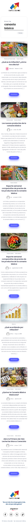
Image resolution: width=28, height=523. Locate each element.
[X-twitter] (17, 515)
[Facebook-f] (5, 515)
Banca (14, 324)
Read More (14, 94)
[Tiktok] (23, 515)
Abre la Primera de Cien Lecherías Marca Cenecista (14, 440)
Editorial (11, 68)
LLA (11, 129)
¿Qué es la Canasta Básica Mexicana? (14, 393)
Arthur (11, 334)
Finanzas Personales (9, 59)
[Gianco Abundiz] (14, 7)
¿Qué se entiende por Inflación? (14, 328)
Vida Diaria (18, 253)
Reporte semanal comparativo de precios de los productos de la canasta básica (14, 190)
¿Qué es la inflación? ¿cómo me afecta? (14, 63)
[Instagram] (11, 515)
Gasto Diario (20, 59)
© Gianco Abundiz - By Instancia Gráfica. (14, 521)
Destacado (10, 120)
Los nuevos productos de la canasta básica (14, 124)
